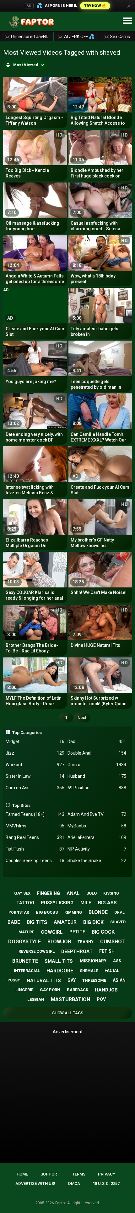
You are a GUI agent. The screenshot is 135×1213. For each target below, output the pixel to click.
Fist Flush (35, 848)
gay (72, 980)
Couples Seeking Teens (35, 860)
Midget (35, 741)
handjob (106, 990)
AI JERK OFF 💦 (76, 36)
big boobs (47, 912)
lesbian (35, 999)
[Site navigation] (127, 21)
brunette (25, 961)
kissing (111, 893)
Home (22, 1174)
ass (117, 961)
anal (73, 893)
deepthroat (77, 951)
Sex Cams (117, 36)
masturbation (70, 999)
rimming (73, 912)
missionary (93, 960)
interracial (27, 970)
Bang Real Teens (35, 837)
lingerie (24, 989)
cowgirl (52, 932)
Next (82, 717)
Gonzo (97, 764)
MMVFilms (35, 825)
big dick (93, 922)
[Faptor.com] (32, 21)
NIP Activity (97, 848)
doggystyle (24, 942)
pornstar (18, 912)
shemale (89, 971)
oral (119, 912)
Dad (97, 741)
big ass (107, 903)
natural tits (44, 980)
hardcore (59, 971)
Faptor (60, 1203)
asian (119, 980)
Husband (97, 776)
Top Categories (27, 732)
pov (101, 999)
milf (85, 903)
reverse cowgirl (37, 951)
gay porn (50, 989)
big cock (103, 932)
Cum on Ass (35, 787)
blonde (98, 912)
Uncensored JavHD (27, 36)
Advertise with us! (35, 1183)
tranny (86, 942)
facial (112, 970)
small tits (59, 961)
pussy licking (57, 902)
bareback (77, 989)
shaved (118, 922)
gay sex (22, 893)
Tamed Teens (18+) (35, 814)
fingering (48, 893)
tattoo (25, 902)
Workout (35, 764)
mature (26, 932)
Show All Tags (67, 1013)
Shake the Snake (97, 860)
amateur (65, 922)
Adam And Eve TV (97, 814)
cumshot (112, 942)
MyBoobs (97, 825)
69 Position (97, 787)
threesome (94, 980)
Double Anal (97, 753)
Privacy (106, 1174)
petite (77, 931)
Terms (78, 1174)
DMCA (74, 1183)
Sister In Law (35, 776)
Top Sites (21, 805)
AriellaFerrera (97, 837)
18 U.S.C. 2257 (106, 1183)
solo (91, 893)
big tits (37, 922)
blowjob (59, 942)
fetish (107, 951)
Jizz (35, 753)
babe (14, 922)
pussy (14, 980)
